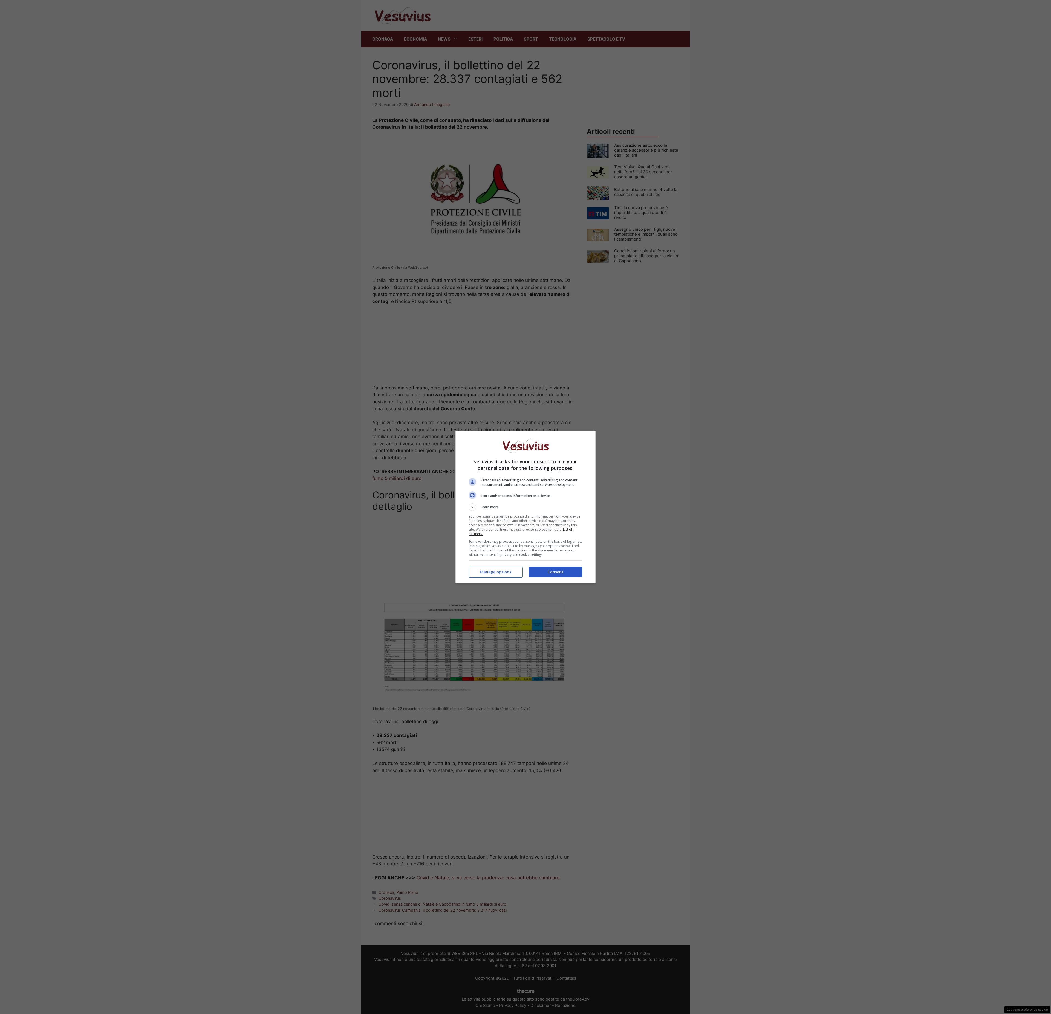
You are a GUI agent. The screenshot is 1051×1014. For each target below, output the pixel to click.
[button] (525, 507)
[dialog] (525, 507)
